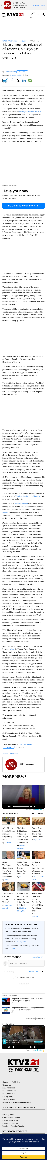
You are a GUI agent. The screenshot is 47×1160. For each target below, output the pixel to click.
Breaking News (8, 1115)
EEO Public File (8, 1088)
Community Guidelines (11, 1082)
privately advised (21, 504)
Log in (35, 957)
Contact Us (6, 1085)
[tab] (9, 972)
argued (5, 512)
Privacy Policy (7, 1096)
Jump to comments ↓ (10, 753)
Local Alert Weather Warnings (13, 1126)
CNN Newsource (10, 72)
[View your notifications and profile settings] (42, 971)
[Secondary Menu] (5, 14)
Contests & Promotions (11, 1117)
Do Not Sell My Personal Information (16, 1102)
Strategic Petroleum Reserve (30, 112)
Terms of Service (8, 1099)
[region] (23, 988)
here (13, 948)
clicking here (21, 941)
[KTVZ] (17, 14)
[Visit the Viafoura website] (39, 1019)
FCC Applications (9, 1091)
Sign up (40, 957)
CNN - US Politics (25, 745)
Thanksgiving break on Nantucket (28, 496)
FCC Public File (8, 1094)
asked (12, 649)
